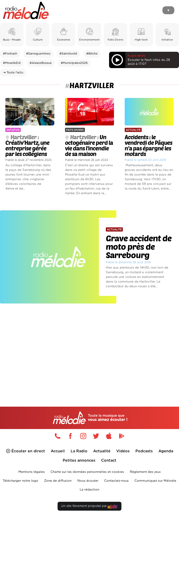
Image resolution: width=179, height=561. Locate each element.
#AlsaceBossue (41, 63)
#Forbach (10, 53)
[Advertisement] (89, 347)
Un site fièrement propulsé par (84, 506)
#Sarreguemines (38, 53)
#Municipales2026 (74, 63)
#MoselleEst (12, 63)
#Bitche (92, 53)
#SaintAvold (68, 53)
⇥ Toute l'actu (13, 72)
